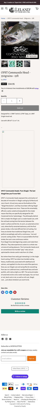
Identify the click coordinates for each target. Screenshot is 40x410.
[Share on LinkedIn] (10, 292)
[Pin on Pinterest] (14, 292)
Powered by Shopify (20, 406)
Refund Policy (8, 397)
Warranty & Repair (27, 395)
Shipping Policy (18, 397)
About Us (16, 399)
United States (19, 368)
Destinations (31, 402)
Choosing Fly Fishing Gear (28, 399)
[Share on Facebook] (2, 292)
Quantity (4, 96)
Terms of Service (6, 399)
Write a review (20, 311)
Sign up (31, 358)
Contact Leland (15, 395)
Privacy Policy (29, 397)
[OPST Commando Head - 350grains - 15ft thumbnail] (4, 63)
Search (7, 395)
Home (3, 18)
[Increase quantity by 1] (19, 101)
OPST (5, 80)
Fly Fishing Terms (10, 402)
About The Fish (21, 402)
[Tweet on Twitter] (6, 292)
